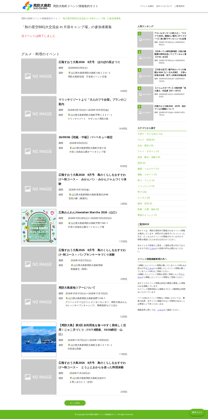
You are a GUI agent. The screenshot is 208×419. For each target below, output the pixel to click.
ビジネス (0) (144, 197)
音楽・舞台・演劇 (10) (149, 157)
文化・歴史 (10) (145, 145)
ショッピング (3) (146, 186)
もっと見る (75, 402)
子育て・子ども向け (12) (150, 133)
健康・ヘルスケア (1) (148, 168)
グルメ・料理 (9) (146, 139)
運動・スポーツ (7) (147, 174)
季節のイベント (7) (147, 215)
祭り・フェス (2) (146, 180)
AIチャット (197, 412)
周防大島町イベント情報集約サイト (39, 18)
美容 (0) (141, 162)
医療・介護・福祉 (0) (148, 209)
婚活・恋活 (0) (145, 203)
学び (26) (142, 191)
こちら (152, 248)
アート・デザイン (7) (148, 151)
